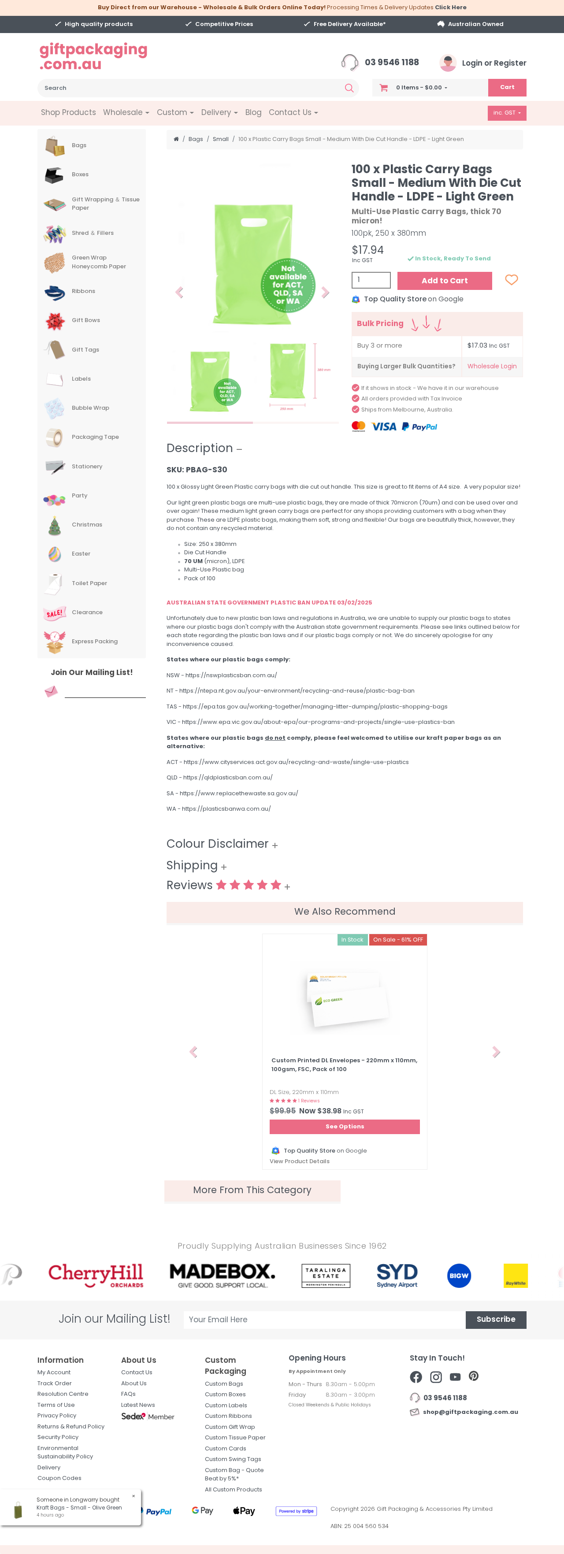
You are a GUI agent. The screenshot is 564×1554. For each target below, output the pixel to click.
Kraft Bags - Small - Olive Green (79, 1508)
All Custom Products (233, 1490)
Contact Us (136, 1373)
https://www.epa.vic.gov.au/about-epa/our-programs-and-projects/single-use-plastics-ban (318, 722)
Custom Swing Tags (233, 1459)
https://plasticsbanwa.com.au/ (226, 809)
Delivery (48, 1468)
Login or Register (493, 63)
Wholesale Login (492, 366)
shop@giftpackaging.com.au (469, 1412)
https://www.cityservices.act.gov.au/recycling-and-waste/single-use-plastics (296, 762)
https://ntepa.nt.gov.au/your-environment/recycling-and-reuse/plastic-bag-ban (297, 691)
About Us (134, 1384)
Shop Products (68, 113)
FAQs (128, 1394)
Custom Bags (224, 1384)
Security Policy (57, 1437)
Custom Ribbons (228, 1416)
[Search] (349, 88)
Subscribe (496, 1320)
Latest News (138, 1405)
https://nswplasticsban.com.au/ (231, 676)
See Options (345, 1127)
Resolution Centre (63, 1394)
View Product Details (300, 1162)
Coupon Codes (59, 1478)
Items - (419, 88)
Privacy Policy (56, 1416)
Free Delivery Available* (350, 24)
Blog (253, 113)
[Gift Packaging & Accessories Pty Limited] (104, 56)
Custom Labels (226, 1406)
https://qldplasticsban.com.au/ (228, 778)
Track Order (54, 1384)
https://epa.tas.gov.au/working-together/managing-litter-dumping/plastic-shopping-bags (315, 707)
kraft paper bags (454, 738)
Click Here (451, 8)
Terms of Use (56, 1405)
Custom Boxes (225, 1395)
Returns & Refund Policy (70, 1427)
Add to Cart (445, 281)
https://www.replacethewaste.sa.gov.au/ (239, 794)
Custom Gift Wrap (230, 1427)
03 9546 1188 (391, 63)
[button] (179, 292)
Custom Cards (225, 1449)
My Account (53, 1373)
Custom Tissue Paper (235, 1438)
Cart (507, 87)
